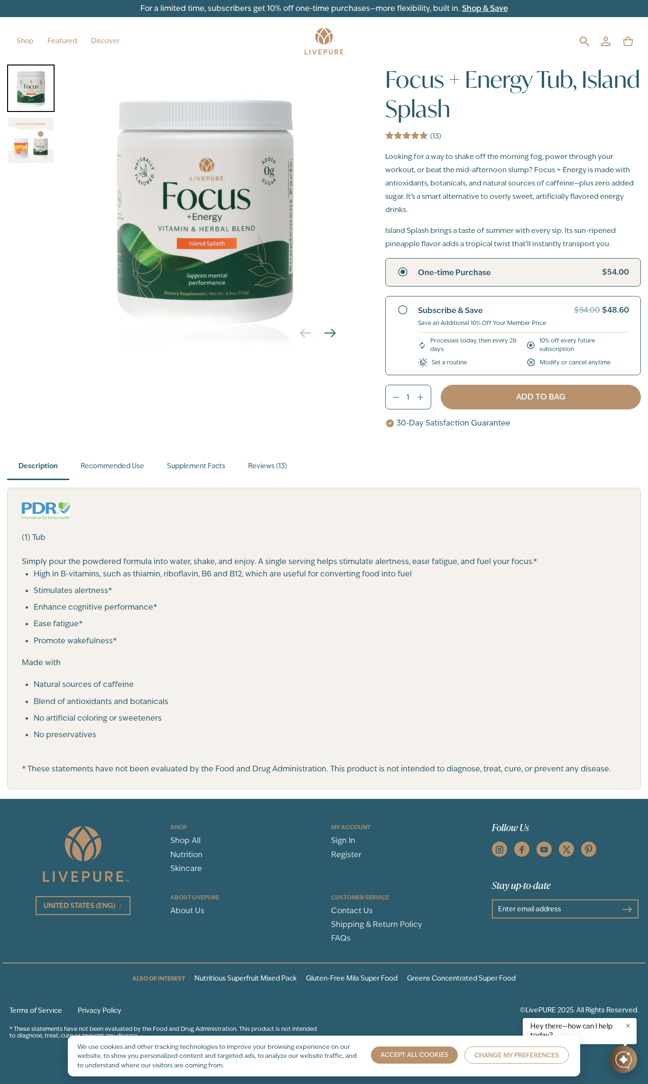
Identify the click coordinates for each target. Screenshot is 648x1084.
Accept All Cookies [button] (414, 1055)
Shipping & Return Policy (376, 924)
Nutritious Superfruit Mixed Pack (245, 978)
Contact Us (352, 911)
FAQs (341, 938)
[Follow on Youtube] (544, 849)
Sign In (343, 840)
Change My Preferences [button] (516, 1055)
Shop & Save (485, 8)
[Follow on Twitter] (566, 849)
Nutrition (186, 855)
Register (346, 855)
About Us (187, 911)
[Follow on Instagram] (499, 849)
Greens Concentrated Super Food (461, 978)
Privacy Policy (99, 1010)
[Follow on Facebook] (521, 849)
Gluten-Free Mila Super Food (352, 978)
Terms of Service (35, 1010)
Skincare (186, 868)
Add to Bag (541, 397)
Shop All (185, 840)
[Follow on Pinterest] (588, 849)
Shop (25, 41)
